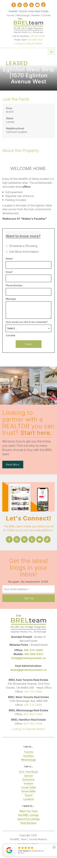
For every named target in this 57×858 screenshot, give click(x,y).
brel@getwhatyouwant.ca (28, 658)
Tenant (28, 795)
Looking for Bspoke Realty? (28, 43)
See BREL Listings (28, 815)
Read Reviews (28, 823)
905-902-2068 (33, 714)
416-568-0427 (35, 39)
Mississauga (28, 759)
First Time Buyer (28, 771)
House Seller (28, 791)
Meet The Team (28, 811)
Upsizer (28, 775)
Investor (28, 783)
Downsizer (28, 779)
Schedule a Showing (23, 246)
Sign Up (28, 598)
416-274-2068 (37, 36)
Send (28, 344)
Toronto (28, 752)
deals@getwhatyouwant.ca (28, 670)
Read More (12, 464)
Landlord (28, 799)
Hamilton (28, 756)
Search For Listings (28, 819)
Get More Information (24, 251)
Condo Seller (28, 787)
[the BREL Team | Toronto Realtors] (28, 25)
